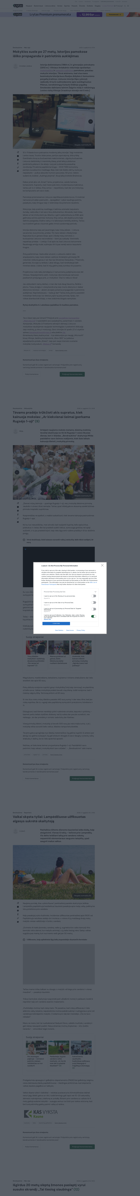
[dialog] (70, 598)
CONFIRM (56, 623)
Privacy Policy (81, 630)
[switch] (93, 596)
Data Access (70, 630)
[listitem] (70, 592)
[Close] (103, 566)
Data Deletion (59, 630)
